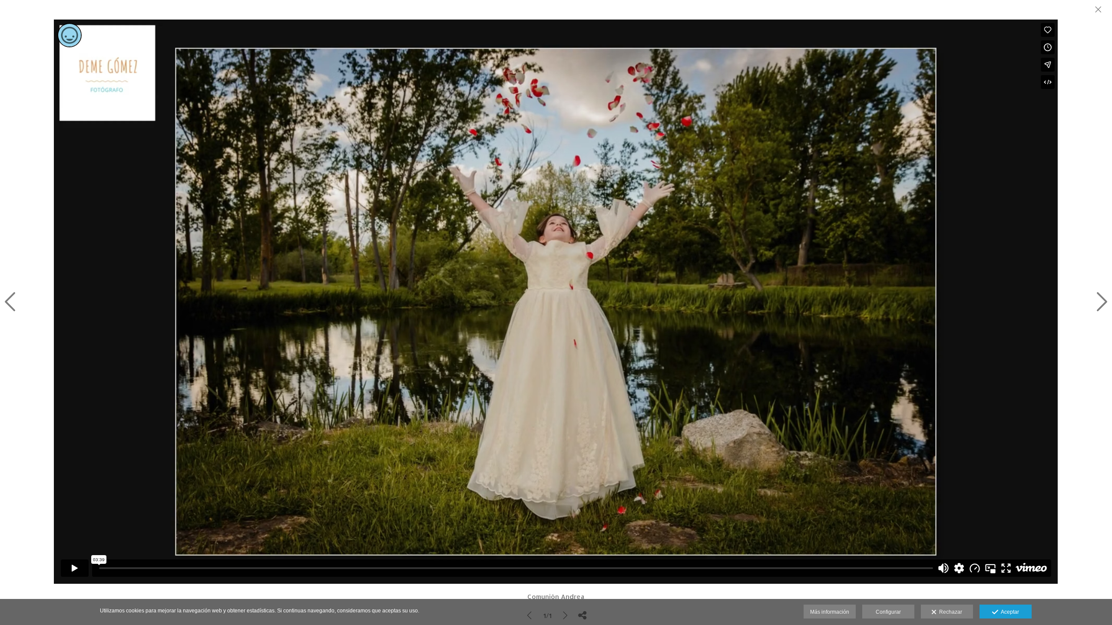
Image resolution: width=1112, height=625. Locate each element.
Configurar (888, 612)
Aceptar (1008, 612)
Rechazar (949, 612)
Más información (829, 612)
